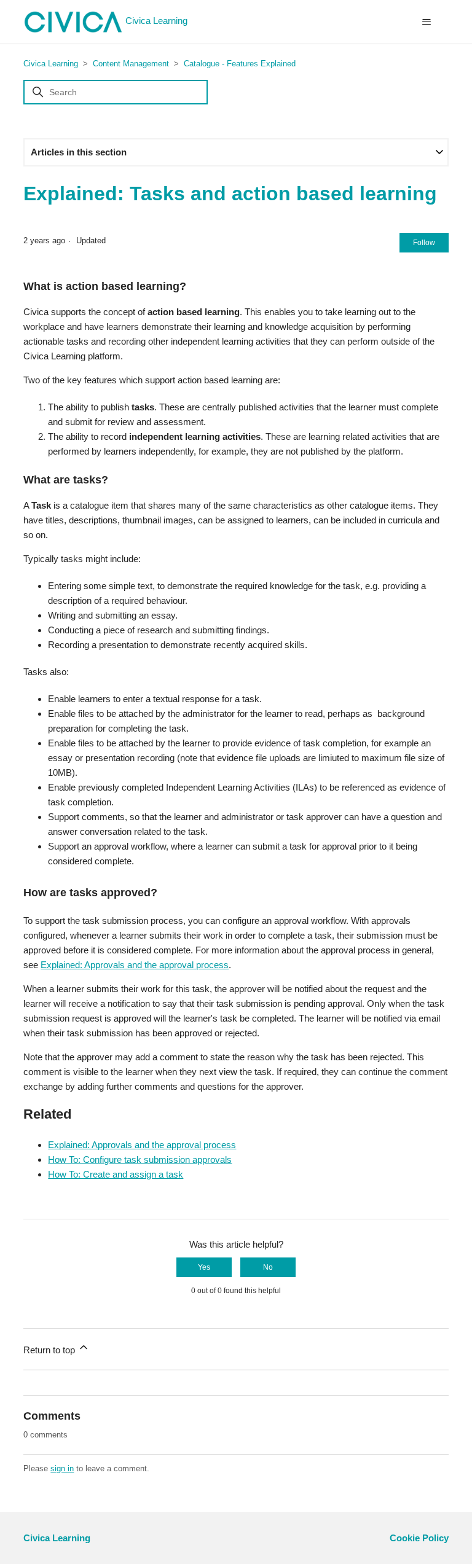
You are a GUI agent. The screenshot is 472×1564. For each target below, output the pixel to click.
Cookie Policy (419, 1538)
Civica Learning (156, 20)
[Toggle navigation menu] (427, 22)
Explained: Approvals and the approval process (135, 965)
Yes (204, 1267)
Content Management (131, 63)
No (268, 1267)
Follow (424, 242)
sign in (62, 1468)
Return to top (50, 1350)
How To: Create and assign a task (115, 1174)
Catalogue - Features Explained (240, 63)
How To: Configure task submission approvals (140, 1159)
